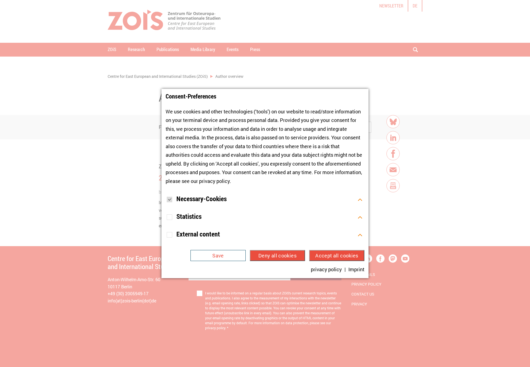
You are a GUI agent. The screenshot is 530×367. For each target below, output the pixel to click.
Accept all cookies (336, 255)
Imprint (356, 269)
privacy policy (214, 181)
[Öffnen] (360, 199)
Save (218, 255)
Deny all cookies (277, 255)
